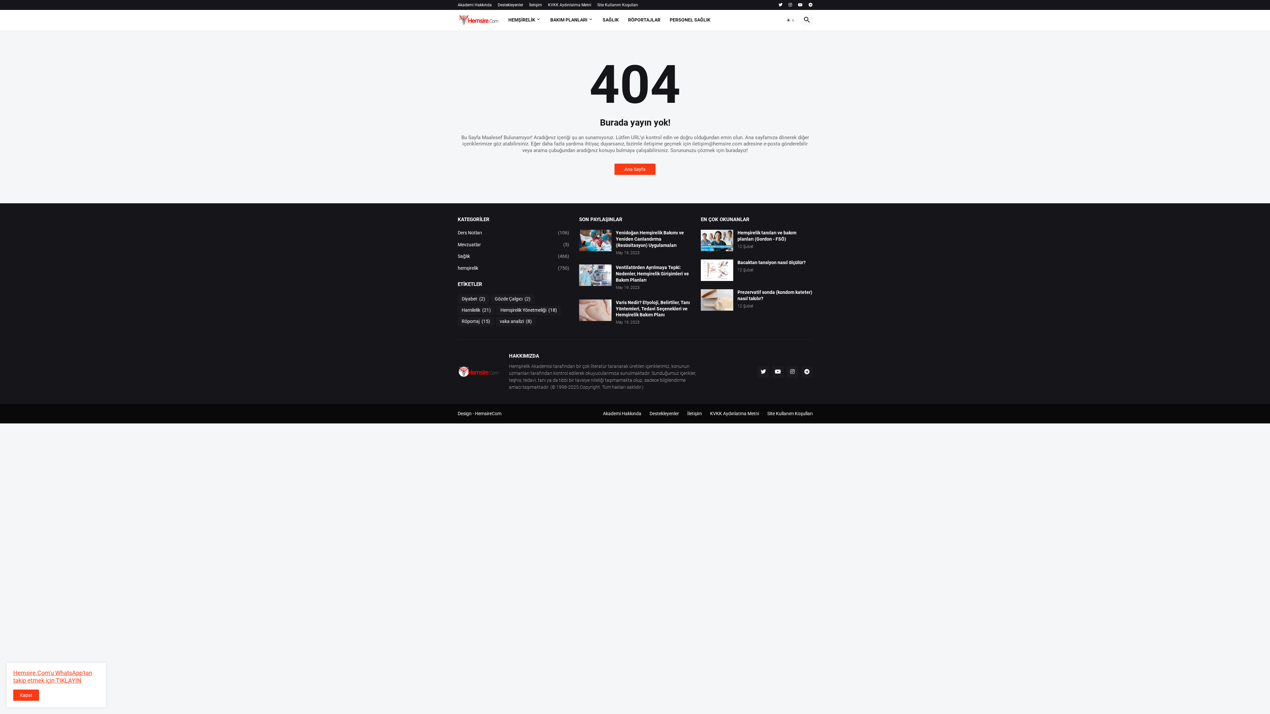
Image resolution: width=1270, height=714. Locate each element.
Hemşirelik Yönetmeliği (528, 310)
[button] (790, 20)
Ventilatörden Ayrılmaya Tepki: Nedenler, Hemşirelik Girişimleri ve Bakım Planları (652, 274)
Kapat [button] (26, 695)
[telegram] (811, 5)
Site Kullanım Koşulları (617, 5)
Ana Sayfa (635, 169)
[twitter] (781, 5)
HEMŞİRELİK (521, 19)
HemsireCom (488, 413)
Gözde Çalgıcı (512, 298)
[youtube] (800, 5)
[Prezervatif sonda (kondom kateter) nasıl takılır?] (717, 300)
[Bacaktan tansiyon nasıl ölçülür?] (717, 270)
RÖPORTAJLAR (644, 19)
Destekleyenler (510, 5)
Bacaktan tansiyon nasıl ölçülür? (772, 262)
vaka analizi (516, 321)
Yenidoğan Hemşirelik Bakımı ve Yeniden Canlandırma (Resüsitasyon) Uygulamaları (650, 239)
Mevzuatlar (514, 244)
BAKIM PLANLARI (568, 19)
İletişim (535, 5)
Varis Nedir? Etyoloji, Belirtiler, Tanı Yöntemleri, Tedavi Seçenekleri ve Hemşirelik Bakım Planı (653, 309)
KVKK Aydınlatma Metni (569, 5)
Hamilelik (476, 310)
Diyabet (473, 298)
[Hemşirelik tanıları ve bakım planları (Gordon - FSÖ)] (717, 240)
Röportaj (476, 321)
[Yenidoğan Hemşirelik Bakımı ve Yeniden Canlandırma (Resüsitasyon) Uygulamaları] (595, 240)
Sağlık (514, 256)
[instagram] (790, 5)
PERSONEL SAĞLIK (690, 19)
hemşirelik (514, 268)
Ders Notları (514, 232)
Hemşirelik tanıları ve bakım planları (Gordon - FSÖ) (767, 236)
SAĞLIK (611, 19)
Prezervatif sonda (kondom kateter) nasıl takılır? (775, 295)
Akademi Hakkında (475, 5)
